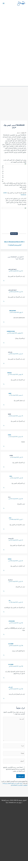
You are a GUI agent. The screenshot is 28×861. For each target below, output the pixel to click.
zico (10, 476)
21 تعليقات (23, 133)
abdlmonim (12, 310)
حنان (10, 600)
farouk (9, 372)
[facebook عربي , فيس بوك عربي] (14, 218)
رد (3, 280)
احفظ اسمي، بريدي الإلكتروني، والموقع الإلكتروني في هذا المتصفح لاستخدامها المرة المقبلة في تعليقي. (14, 769)
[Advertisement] (14, 105)
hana (9, 434)
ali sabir (10, 643)
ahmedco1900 (11, 331)
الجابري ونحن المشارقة (14, 245)
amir (10, 393)
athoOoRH (12, 621)
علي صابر (10, 687)
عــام (18, 133)
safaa (9, 559)
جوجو (10, 517)
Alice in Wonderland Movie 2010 (14, 242)
